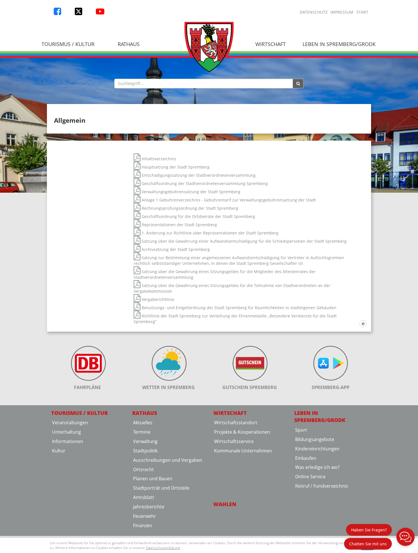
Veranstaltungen (70, 422)
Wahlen (224, 504)
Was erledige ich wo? (317, 467)
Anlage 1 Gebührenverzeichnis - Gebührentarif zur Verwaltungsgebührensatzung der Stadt (228, 200)
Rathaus (129, 44)
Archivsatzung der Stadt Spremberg (175, 249)
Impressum (341, 12)
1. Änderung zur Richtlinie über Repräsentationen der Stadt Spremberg (209, 233)
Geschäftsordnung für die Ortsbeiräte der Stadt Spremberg (197, 216)
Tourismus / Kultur (68, 44)
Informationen (67, 441)
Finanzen (142, 525)
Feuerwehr (144, 516)
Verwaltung (145, 441)
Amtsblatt (143, 497)
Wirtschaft (270, 44)
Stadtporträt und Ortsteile (161, 488)
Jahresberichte (148, 507)
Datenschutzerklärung (163, 547)
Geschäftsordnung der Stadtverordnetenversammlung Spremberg (204, 183)
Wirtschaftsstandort (235, 422)
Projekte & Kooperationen (242, 432)
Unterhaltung (66, 432)
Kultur (58, 451)
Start (362, 12)
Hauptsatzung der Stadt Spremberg (175, 167)
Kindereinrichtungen (317, 449)
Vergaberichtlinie (157, 299)
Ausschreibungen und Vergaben (167, 460)
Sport (301, 430)
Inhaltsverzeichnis (158, 158)
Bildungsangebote (314, 439)
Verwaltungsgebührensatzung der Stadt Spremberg (190, 191)
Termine (141, 432)
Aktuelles (142, 422)
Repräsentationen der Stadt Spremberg (178, 224)
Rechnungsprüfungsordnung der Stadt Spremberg (189, 208)
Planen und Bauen (152, 478)
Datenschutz (314, 12)
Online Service (310, 476)
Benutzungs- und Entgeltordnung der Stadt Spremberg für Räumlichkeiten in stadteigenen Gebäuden (238, 307)
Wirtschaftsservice (234, 441)
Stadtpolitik (145, 451)
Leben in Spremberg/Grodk (339, 44)
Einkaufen (305, 458)
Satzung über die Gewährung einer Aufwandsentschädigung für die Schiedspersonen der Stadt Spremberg (243, 241)
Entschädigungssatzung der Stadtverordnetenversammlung (198, 175)
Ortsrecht (143, 469)
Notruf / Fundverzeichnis (321, 486)
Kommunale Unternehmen (243, 451)
